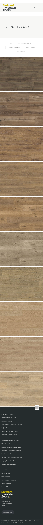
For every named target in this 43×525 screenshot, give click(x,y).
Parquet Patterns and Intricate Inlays (11, 447)
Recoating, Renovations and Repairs (11, 450)
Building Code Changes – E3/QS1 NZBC (13, 457)
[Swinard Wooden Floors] (9, 7)
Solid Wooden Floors (7, 414)
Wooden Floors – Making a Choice (11, 440)
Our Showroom (6, 473)
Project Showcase (6, 428)
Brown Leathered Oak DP (21, 108)
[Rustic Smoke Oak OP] (35, 87)
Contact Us (5, 470)
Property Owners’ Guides (8, 460)
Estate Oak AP (21, 213)
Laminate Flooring (13, 47)
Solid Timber (30, 47)
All (11, 43)
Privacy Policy (5, 487)
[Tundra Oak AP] (35, 367)
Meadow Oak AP (21, 248)
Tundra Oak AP (21, 353)
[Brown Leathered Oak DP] (35, 122)
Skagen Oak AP (22, 318)
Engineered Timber (24, 43)
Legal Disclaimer (6, 483)
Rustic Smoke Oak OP (21, 73)
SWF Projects (21, 51)
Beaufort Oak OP (21, 283)
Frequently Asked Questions (9, 434)
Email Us (4, 505)
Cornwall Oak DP (21, 388)
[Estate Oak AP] (35, 227)
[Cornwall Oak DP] (35, 402)
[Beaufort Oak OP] (35, 297)
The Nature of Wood (7, 443)
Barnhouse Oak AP (21, 143)
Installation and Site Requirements (11, 454)
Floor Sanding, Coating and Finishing (12, 424)
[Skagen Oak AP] (35, 332)
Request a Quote (7, 512)
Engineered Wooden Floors (9, 417)
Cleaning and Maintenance (9, 464)
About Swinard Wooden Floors (10, 431)
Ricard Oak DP (22, 178)
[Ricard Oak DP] (35, 192)
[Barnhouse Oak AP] (35, 157)
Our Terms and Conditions (9, 480)
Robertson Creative (19, 522)
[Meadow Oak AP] (35, 262)
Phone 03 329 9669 (7, 503)
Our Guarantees (6, 476)
